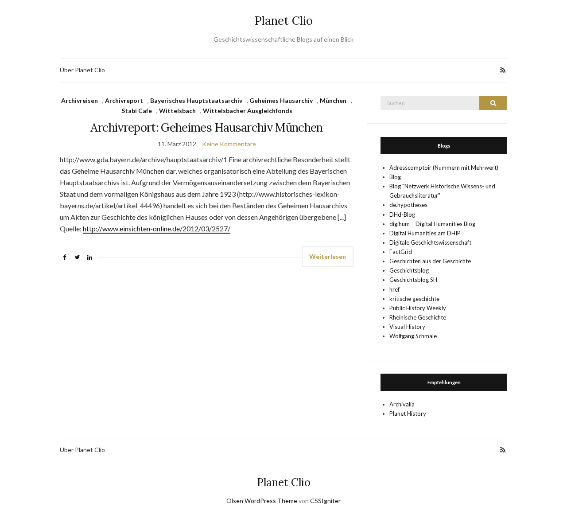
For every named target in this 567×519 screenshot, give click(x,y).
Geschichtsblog (409, 270)
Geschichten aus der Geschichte (430, 261)
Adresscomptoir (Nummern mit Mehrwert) (443, 167)
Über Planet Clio (82, 70)
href (394, 289)
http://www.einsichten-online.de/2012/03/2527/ (156, 228)
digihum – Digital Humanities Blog (432, 223)
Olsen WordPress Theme (261, 500)
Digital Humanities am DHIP (425, 233)
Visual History (407, 326)
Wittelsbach (177, 110)
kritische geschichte (414, 298)
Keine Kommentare (229, 144)
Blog (395, 176)
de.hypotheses (408, 204)
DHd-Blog (402, 214)
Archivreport (124, 100)
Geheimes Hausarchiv (281, 100)
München (333, 100)
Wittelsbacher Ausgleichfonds (247, 110)
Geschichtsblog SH (413, 279)
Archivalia (402, 404)
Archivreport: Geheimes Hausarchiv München (206, 127)
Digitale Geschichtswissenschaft (430, 242)
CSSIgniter (325, 500)
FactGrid (400, 251)
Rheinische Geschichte (417, 317)
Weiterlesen (327, 256)
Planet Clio (284, 20)
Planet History (407, 413)
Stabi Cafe (136, 110)
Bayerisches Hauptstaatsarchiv (196, 100)
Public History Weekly (417, 308)
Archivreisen (79, 100)
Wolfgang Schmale (413, 335)
